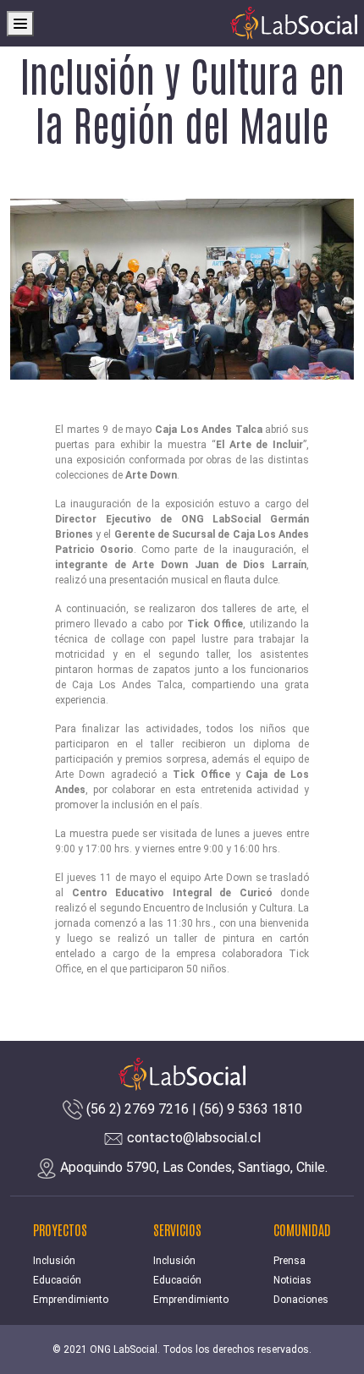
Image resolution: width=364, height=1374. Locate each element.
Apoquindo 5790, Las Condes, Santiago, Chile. (194, 1167)
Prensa (289, 1261)
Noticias (292, 1280)
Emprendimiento (70, 1300)
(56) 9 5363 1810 (251, 1109)
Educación (57, 1280)
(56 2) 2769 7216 (137, 1109)
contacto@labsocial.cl (194, 1138)
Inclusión (54, 1261)
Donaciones (300, 1300)
